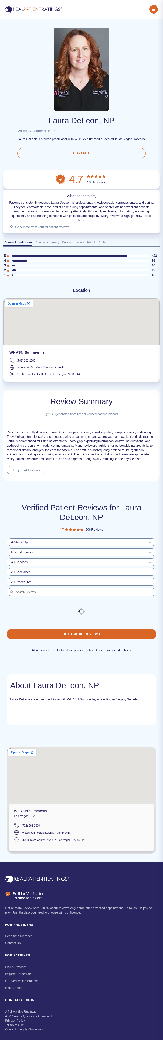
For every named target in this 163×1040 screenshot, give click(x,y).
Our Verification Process (22, 981)
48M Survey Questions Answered (28, 1016)
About (91, 242)
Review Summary (46, 242)
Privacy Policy (15, 1020)
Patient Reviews (73, 242)
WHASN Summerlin (33, 131)
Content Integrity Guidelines (24, 1029)
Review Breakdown (17, 242)
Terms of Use (14, 1025)
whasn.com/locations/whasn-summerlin (41, 367)
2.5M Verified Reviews (20, 1011)
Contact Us (13, 943)
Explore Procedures (18, 974)
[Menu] (153, 9)
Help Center (13, 988)
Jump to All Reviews (26, 470)
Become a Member (18, 936)
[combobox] (81, 542)
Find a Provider (15, 967)
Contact (102, 242)
